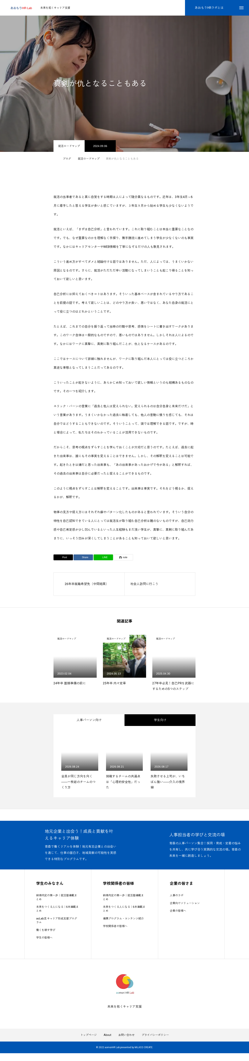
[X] (122, 1015)
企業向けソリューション (185, 903)
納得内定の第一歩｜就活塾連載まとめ (56, 897)
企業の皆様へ (178, 910)
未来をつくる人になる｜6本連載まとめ (57, 908)
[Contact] (127, 1015)
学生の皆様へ (44, 937)
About (107, 1034)
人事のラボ (176, 895)
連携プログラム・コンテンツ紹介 (123, 918)
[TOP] (124, 815)
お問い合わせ (126, 1034)
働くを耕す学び (45, 930)
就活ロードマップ (69, 146)
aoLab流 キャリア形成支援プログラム (56, 920)
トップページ (88, 1034)
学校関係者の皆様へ (115, 926)
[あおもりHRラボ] (21, 8)
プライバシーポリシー (155, 1034)
